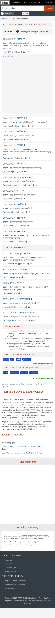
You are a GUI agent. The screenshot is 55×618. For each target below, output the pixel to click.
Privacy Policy (10, 572)
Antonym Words (35, 453)
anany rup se (12, 307)
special (6, 359)
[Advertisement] (27, 86)
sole (12, 359)
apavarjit (10, 212)
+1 (30, 225)
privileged (27, 359)
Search (49, 8)
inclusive (24, 373)
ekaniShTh (11, 225)
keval (9, 277)
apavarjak (11, 171)
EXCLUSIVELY (9, 253)
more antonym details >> (43, 379)
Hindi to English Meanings (15, 584)
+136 (27, 52)
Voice (26, 13)
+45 (31, 126)
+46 (31, 264)
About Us (8, 560)
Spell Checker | (8, 453)
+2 (26, 198)
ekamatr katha (13, 126)
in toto (5, 373)
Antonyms (38, 2)
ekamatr (10, 242)
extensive (33, 373)
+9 (27, 171)
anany (9, 198)
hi (7, 293)
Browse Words (36, 446)
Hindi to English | (9, 446)
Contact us (9, 564)
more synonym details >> (43, 364)
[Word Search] (3, 8)
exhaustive (14, 373)
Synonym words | (22, 453)
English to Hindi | (23, 446)
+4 (35, 185)
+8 (21, 293)
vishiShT (10, 52)
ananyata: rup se (13, 320)
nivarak (10, 158)
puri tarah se (12, 264)
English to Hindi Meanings (15, 581)
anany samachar (14, 185)
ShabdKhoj (16, 2)
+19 (28, 158)
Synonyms (27, 2)
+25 (25, 277)
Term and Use (10, 568)
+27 (28, 139)
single (18, 359)
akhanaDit (11, 139)
